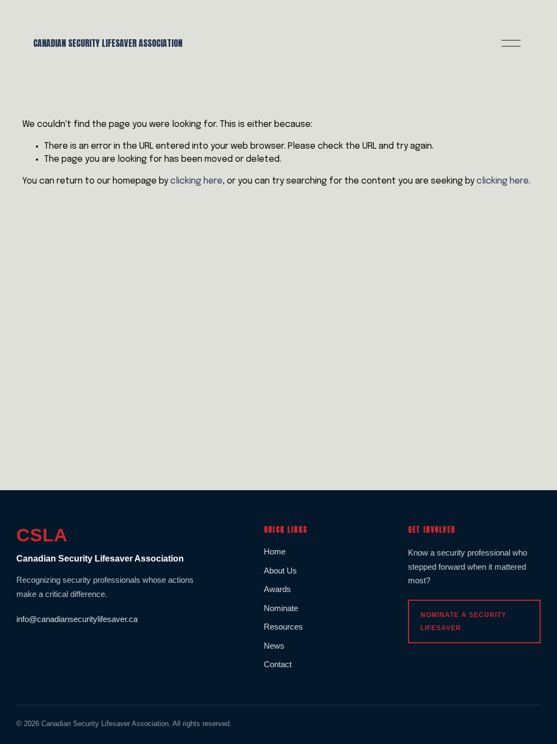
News (274, 645)
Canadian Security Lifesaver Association (107, 43)
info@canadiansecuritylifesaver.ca (77, 619)
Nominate (281, 608)
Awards (277, 589)
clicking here (196, 181)
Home (275, 551)
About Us (280, 570)
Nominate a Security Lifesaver (463, 621)
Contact (278, 664)
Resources (283, 626)
